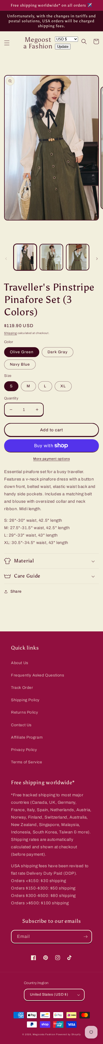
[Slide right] (97, 259)
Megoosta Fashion (44, 1034)
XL (63, 386)
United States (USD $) (49, 994)
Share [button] (16, 591)
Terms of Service (26, 762)
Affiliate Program (27, 737)
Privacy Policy (24, 750)
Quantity (11, 398)
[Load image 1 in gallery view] (25, 257)
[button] (7, 43)
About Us (19, 663)
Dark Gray (58, 352)
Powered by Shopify (68, 1034)
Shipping (10, 333)
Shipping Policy (25, 700)
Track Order (22, 688)
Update (62, 47)
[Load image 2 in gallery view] (51, 257)
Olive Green (22, 352)
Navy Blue (20, 364)
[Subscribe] (85, 936)
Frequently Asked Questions (37, 675)
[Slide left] (6, 259)
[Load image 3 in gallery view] (77, 257)
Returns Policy (24, 712)
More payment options (51, 459)
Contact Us (21, 725)
